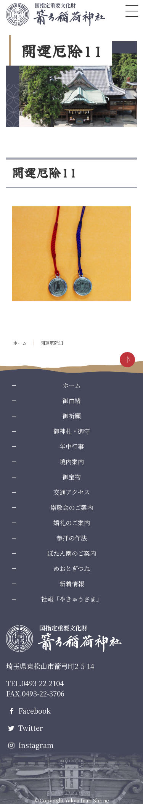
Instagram (35, 745)
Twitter (29, 728)
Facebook (33, 711)
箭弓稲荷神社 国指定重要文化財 (55, 14)
